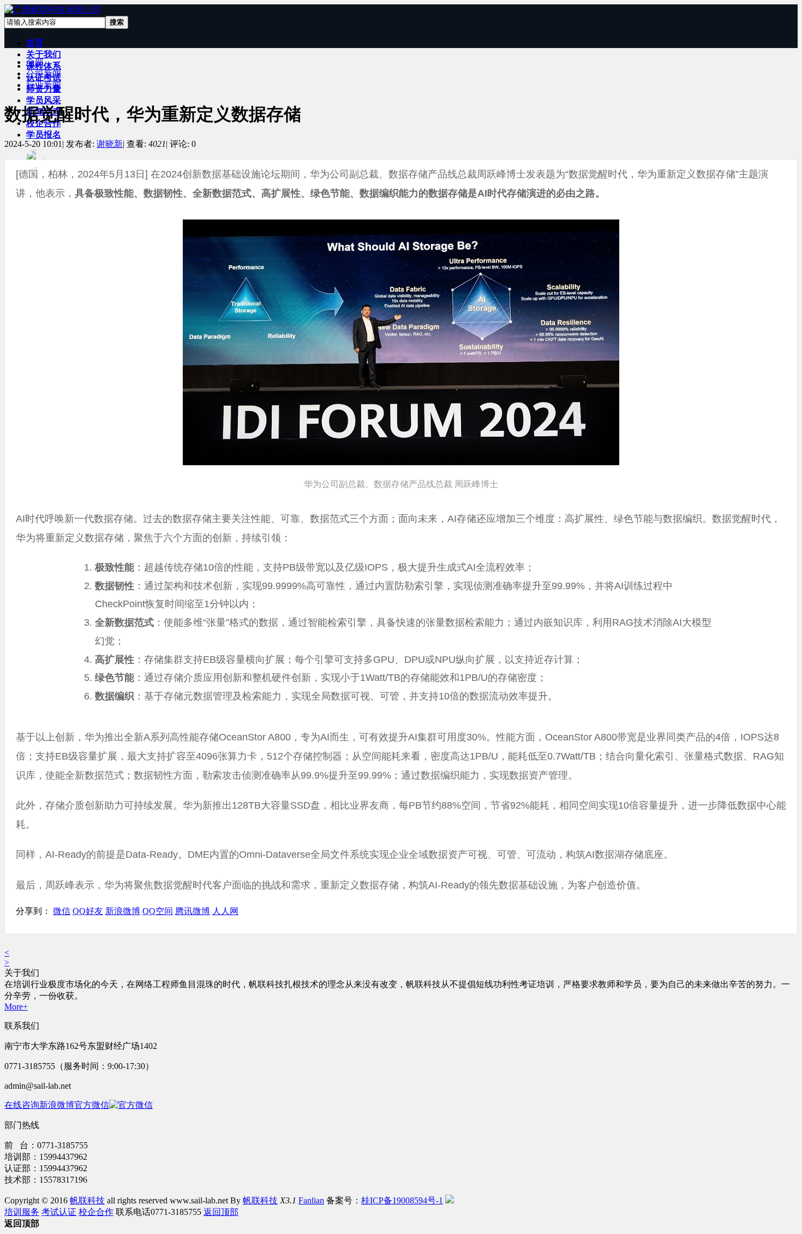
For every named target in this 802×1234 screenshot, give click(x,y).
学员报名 (43, 134)
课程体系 (43, 65)
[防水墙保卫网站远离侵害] (449, 1200)
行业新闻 (43, 85)
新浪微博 (122, 911)
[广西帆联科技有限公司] (52, 9)
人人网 (225, 911)
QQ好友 (88, 911)
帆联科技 (87, 1200)
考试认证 (58, 1212)
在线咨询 (21, 1105)
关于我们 (43, 54)
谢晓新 (110, 144)
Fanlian (311, 1200)
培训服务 (21, 1212)
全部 (35, 62)
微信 (61, 911)
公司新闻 (43, 73)
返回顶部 (221, 1212)
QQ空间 (157, 911)
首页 (35, 43)
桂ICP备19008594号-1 (402, 1200)
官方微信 (91, 1105)
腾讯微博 (192, 911)
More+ (16, 1006)
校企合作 (96, 1212)
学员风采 (43, 100)
